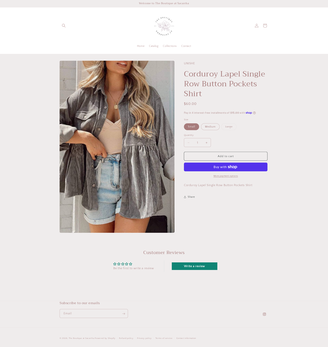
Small (191, 126)
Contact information (186, 338)
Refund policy (126, 338)
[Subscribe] (123, 313)
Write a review (194, 266)
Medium (210, 126)
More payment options (226, 176)
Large (231, 127)
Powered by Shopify (105, 338)
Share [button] (191, 196)
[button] (64, 25)
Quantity (189, 135)
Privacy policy (144, 338)
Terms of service (164, 338)
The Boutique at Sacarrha (82, 338)
